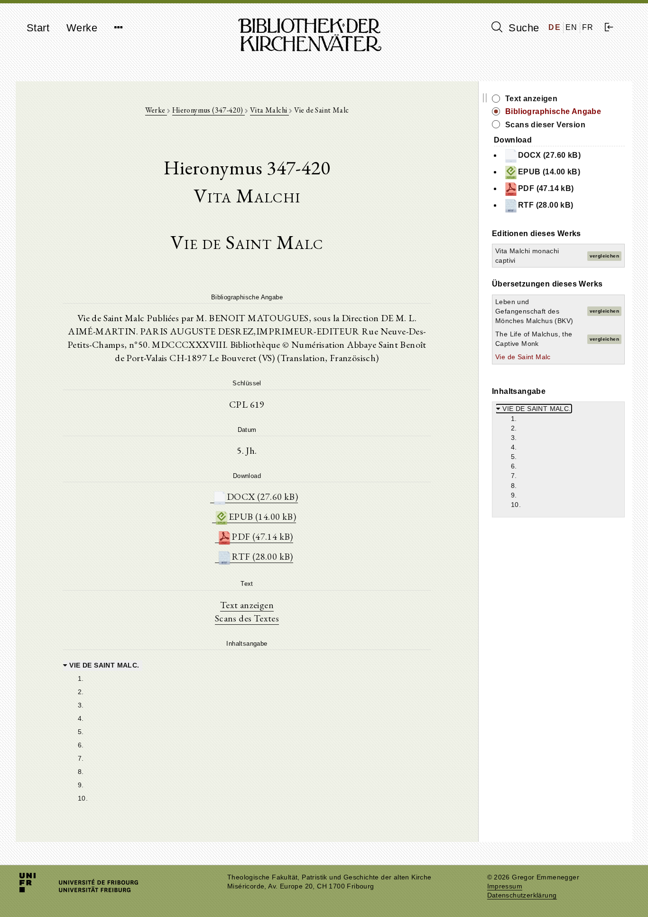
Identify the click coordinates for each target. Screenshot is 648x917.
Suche (522, 28)
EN (571, 27)
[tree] (247, 731)
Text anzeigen (247, 605)
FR (588, 27)
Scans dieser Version (545, 125)
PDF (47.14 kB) (262, 536)
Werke (81, 28)
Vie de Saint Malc (523, 357)
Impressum (505, 886)
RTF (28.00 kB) (262, 556)
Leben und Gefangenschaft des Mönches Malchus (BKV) (534, 311)
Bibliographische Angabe (553, 111)
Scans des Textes (247, 618)
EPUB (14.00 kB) (262, 516)
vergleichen (604, 255)
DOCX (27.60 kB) (262, 496)
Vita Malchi (269, 110)
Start (38, 28)
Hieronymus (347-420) (208, 110)
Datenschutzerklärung (522, 895)
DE (554, 27)
